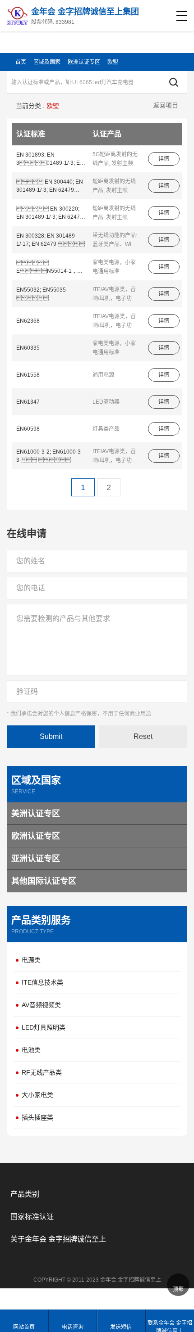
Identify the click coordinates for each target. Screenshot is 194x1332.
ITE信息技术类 (42, 982)
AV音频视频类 (41, 1004)
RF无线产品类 (42, 1072)
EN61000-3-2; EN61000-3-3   (49, 456)
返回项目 (165, 105)
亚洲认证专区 (35, 858)
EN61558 (28, 375)
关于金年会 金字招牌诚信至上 (58, 1239)
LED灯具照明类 (43, 1027)
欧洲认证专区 (84, 62)
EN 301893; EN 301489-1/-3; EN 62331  (50, 159)
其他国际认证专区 (43, 881)
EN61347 (28, 402)
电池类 (31, 1049)
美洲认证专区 (35, 813)
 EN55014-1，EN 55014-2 (50, 267)
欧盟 (112, 62)
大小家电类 (37, 1094)
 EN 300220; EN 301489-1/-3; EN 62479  (49, 213)
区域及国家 (46, 62)
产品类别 (24, 1194)
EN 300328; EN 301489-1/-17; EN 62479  (50, 240)
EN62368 (28, 321)
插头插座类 (37, 1117)
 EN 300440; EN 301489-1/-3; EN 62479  (49, 186)
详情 (163, 159)
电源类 (31, 959)
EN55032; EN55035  (41, 294)
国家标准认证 (32, 1216)
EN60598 (28, 429)
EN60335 (28, 348)
